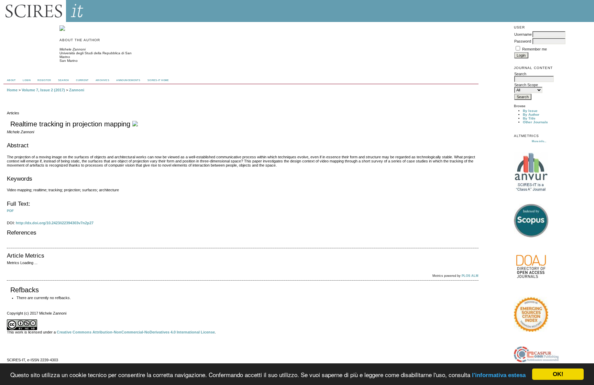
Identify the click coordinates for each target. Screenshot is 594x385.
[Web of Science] (531, 330)
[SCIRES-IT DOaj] (531, 283)
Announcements (128, 80)
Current (82, 80)
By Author (531, 114)
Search (63, 80)
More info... (539, 141)
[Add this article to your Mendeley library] (135, 124)
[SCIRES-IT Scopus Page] (531, 236)
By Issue (530, 111)
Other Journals (535, 122)
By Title (529, 118)
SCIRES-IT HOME (158, 80)
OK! (558, 374)
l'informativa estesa (499, 375)
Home (12, 90)
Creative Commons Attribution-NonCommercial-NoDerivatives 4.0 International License (136, 332)
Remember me (534, 49)
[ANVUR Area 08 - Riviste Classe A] (531, 190)
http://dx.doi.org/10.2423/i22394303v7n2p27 (55, 223)
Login (27, 80)
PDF (10, 211)
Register (44, 80)
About (11, 80)
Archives (102, 80)
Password (522, 41)
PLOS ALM (470, 276)
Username (523, 34)
